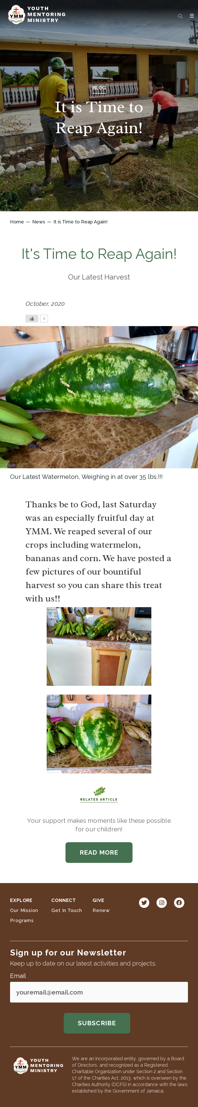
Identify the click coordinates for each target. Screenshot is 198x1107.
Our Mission (24, 910)
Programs (22, 920)
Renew (101, 910)
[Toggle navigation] (192, 16)
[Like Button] (32, 318)
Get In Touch (66, 910)
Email (19, 976)
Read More (99, 852)
